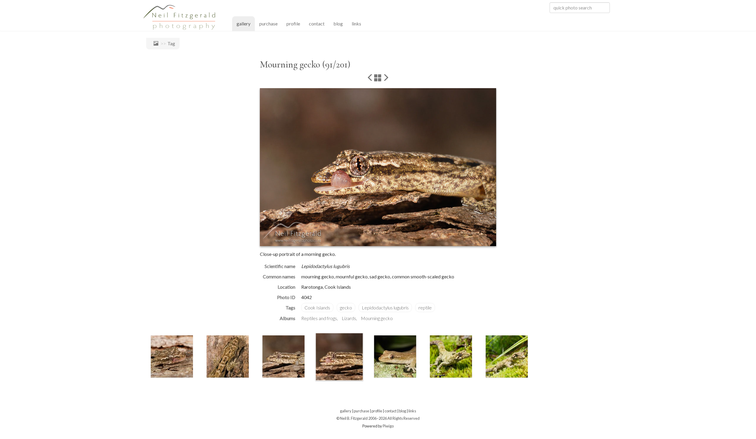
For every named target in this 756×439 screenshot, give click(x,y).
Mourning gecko (377, 318)
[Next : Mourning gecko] (386, 78)
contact (317, 23)
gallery (246, 23)
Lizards (349, 318)
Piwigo (388, 426)
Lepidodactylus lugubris (385, 307)
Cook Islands (317, 307)
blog (338, 23)
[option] (171, 356)
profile (293, 23)
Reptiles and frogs (319, 318)
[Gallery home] (154, 43)
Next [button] (535, 358)
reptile (425, 307)
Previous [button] (142, 358)
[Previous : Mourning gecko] (370, 78)
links (356, 23)
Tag (171, 43)
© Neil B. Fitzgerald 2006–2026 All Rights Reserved (378, 418)
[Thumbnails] (378, 78)
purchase (268, 23)
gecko (346, 307)
